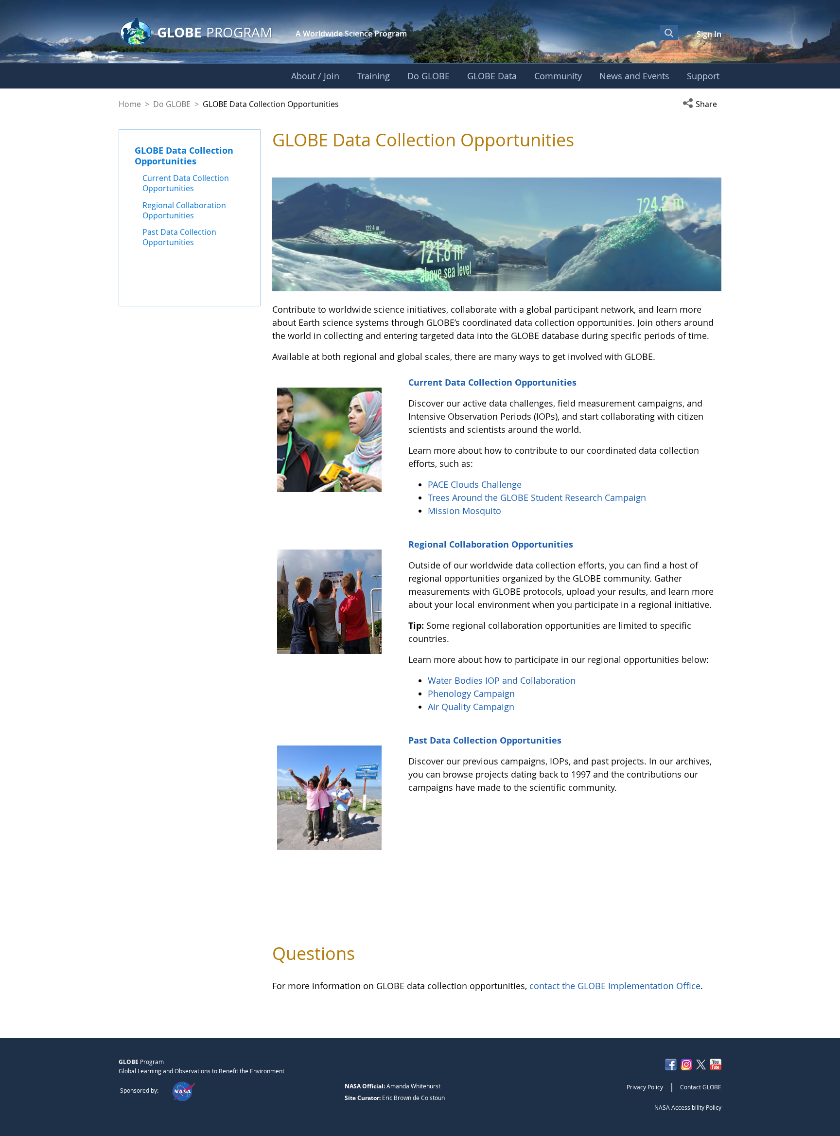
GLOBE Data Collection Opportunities (184, 155)
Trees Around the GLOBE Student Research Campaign (537, 497)
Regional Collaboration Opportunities (490, 544)
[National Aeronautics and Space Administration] (183, 1090)
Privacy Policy (645, 1087)
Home (130, 104)
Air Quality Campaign (471, 706)
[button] (701, 104)
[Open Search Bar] (669, 32)
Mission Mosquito (464, 510)
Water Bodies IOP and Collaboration (502, 680)
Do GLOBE (172, 104)
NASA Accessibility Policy (687, 1107)
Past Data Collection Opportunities (484, 740)
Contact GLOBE (700, 1087)
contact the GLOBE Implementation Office (614, 986)
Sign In (709, 34)
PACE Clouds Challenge (475, 484)
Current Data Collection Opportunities (492, 382)
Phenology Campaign (471, 693)
